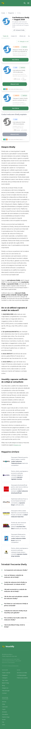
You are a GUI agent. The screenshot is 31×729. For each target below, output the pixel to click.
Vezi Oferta (15, 59)
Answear (4, 712)
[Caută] (24, 3)
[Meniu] (28, 3)
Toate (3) (5, 36)
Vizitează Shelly (19, 30)
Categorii (4, 677)
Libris (3, 724)
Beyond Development (13, 665)
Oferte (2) (22, 36)
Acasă (3, 13)
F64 (3, 722)
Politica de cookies (22, 677)
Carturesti (5, 706)
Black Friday (5, 683)
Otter (3, 704)
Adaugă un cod (24, 41)
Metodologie (5, 690)
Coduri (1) (14, 36)
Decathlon (5, 714)
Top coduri (5, 680)
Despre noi (17, 445)
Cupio (3, 709)
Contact (4, 693)
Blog (3, 685)
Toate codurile (6, 672)
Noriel (3, 719)
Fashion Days (5, 717)
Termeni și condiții (22, 672)
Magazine (11, 13)
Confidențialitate (21, 675)
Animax (4, 701)
